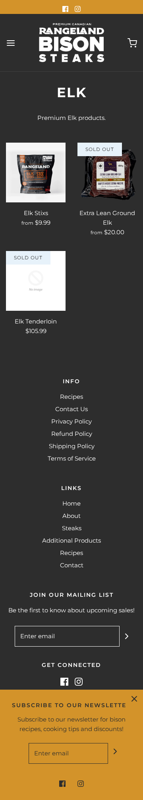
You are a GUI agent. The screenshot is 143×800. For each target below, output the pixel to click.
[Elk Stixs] (36, 172)
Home (71, 503)
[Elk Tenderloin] (36, 281)
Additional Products (71, 540)
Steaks (71, 528)
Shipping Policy (72, 446)
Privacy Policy (71, 421)
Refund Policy (71, 433)
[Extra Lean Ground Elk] (107, 172)
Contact (71, 565)
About (71, 516)
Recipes (71, 396)
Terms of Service (72, 458)
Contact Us (71, 409)
